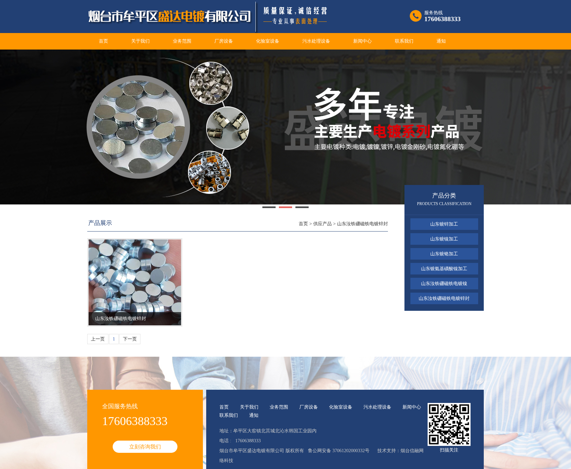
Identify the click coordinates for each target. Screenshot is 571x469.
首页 (103, 41)
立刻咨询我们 (145, 447)
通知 (441, 41)
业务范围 (182, 41)
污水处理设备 (316, 41)
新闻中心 (362, 41)
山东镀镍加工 (444, 238)
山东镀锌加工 (444, 224)
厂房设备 (223, 41)
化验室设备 (267, 41)
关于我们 (140, 41)
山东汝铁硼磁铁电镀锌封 (362, 223)
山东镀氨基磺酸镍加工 (444, 268)
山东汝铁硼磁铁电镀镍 (444, 283)
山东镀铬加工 (444, 253)
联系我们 (404, 41)
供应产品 (322, 223)
